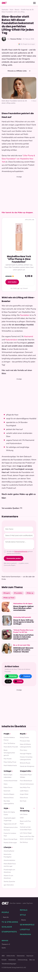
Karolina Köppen (9, 794)
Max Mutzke (8, 759)
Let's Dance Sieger (26, 833)
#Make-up (30, 593)
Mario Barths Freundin (11, 747)
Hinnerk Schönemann (27, 784)
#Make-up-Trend (8, 598)
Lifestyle (7, 847)
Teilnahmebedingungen (9, 964)
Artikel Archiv (11, 956)
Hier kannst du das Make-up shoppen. (17, 212)
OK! (4, 3)
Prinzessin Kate (25, 741)
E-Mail (20, 681)
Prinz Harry (23, 750)
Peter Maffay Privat (10, 762)
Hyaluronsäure (11, 339)
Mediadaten (12, 960)
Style (11, 10)
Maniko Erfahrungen (10, 843)
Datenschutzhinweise (20, 551)
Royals (23, 734)
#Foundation (18, 593)
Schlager (8, 771)
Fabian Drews (8, 787)
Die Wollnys (24, 842)
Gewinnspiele (27, 925)
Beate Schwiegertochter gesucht (9, 752)
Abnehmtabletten (9, 860)
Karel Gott (7, 791)
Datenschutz (21, 956)
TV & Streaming (24, 809)
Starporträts (25, 771)
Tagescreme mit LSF (10, 824)
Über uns (32, 960)
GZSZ (22, 818)
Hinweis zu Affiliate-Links (17, 71)
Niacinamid (28, 336)
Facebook (27, 676)
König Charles (24, 737)
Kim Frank (23, 801)
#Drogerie (6, 593)
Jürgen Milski (24, 794)
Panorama (25, 934)
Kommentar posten (14, 558)
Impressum (29, 956)
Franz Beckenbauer (26, 781)
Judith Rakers (24, 791)
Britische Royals (25, 763)
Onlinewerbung (22, 960)
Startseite (5, 10)
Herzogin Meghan (25, 754)
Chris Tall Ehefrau (9, 743)
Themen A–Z (6, 944)
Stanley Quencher (9, 881)
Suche (4, 948)
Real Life (6, 917)
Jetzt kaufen (12, 282)
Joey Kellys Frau (25, 787)
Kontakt (4, 960)
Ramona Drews (9, 798)
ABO (3, 956)
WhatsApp (12, 676)
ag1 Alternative (9, 885)
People (6, 734)
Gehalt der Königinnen (27, 766)
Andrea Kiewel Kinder (10, 781)
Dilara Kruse (24, 798)
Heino (5, 784)
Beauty (17, 10)
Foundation (24, 315)
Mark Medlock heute (10, 765)
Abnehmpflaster (9, 851)
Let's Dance (23, 814)
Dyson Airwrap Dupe (10, 839)
